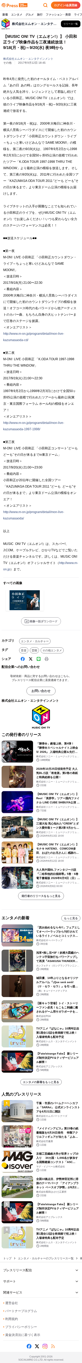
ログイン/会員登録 (65, 5)
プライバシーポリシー (20, 1327)
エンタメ (16, 14)
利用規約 (10, 1319)
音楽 (23, 650)
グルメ (29, 14)
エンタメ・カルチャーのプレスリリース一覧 (46, 1258)
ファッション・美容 (58, 14)
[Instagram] (45, 1346)
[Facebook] (23, 659)
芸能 (34, 650)
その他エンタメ (52, 650)
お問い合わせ (41, 691)
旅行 (40, 14)
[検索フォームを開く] (45, 5)
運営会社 (10, 1303)
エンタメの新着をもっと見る (41, 1082)
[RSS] (53, 1346)
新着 (5, 14)
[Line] (39, 659)
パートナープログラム (20, 1311)
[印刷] (47, 659)
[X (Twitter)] (31, 659)
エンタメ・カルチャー (35, 641)
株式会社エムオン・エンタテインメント (28, 58)
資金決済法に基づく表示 (21, 1335)
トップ (7, 1258)
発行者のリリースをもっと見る (41, 896)
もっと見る (71, 918)
